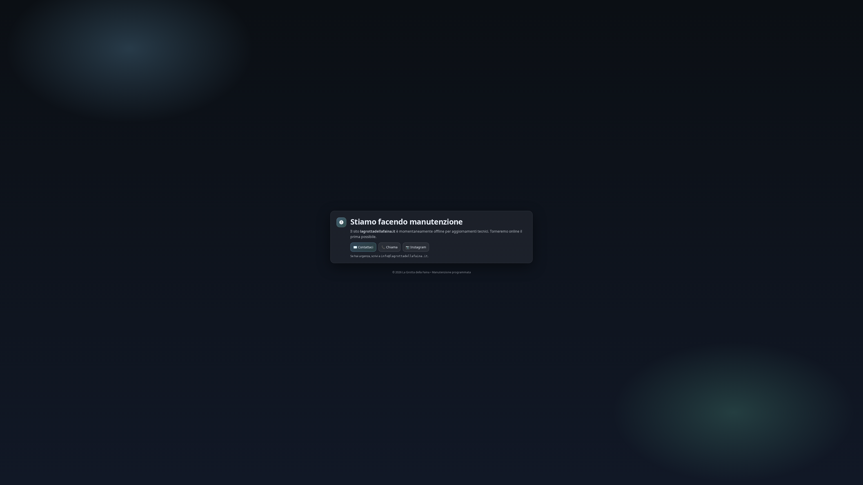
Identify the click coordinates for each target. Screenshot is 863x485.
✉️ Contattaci (363, 247)
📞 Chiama (389, 247)
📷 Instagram (416, 247)
